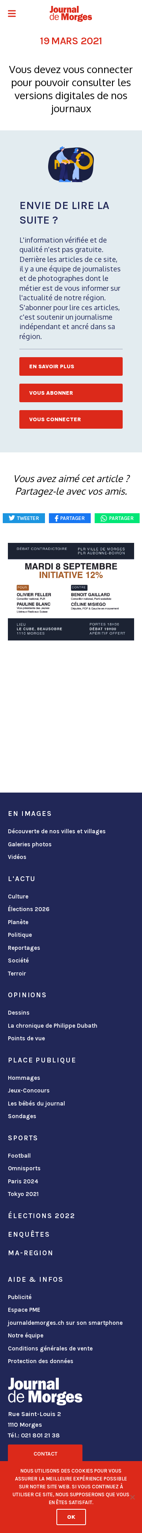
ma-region (31, 1253)
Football (19, 1155)
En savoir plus (51, 366)
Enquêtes (29, 1234)
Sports (23, 1138)
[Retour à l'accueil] (45, 1393)
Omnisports (24, 1168)
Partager (121, 518)
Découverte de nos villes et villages (57, 831)
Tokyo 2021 (23, 1194)
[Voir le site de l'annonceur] (71, 591)
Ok (71, 1517)
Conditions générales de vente (50, 1348)
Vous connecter (55, 419)
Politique (20, 934)
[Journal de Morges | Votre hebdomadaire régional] (71, 14)
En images (30, 813)
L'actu (22, 878)
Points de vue (26, 1038)
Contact (45, 1453)
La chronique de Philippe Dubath (52, 1025)
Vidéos (17, 857)
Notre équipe (25, 1335)
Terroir (17, 973)
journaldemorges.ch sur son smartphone (65, 1322)
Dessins (19, 1012)
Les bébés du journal (36, 1103)
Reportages (24, 947)
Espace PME (24, 1309)
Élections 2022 (41, 1215)
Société (18, 960)
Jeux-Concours (29, 1090)
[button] (12, 14)
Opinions (27, 995)
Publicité (20, 1297)
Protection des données (40, 1361)
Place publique (42, 1060)
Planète (18, 922)
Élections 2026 (29, 909)
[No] (132, 1497)
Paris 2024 (23, 1181)
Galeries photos (30, 844)
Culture (18, 896)
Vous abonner (51, 393)
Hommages (24, 1077)
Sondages (22, 1116)
